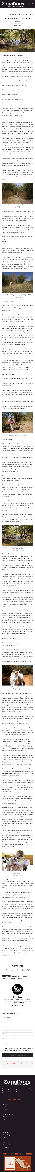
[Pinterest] (17, 969)
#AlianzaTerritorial (12, 1099)
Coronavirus (24, 976)
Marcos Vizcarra (17, 56)
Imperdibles (17, 21)
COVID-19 (5, 979)
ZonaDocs (20, 23)
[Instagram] (15, 1005)
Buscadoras (15, 976)
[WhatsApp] (23, 969)
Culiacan (12, 979)
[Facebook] (6, 969)
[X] (12, 969)
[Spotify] (17, 1005)
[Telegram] (28, 969)
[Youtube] (22, 1005)
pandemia (19, 979)
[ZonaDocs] (17, 989)
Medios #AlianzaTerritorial (17, 1153)
